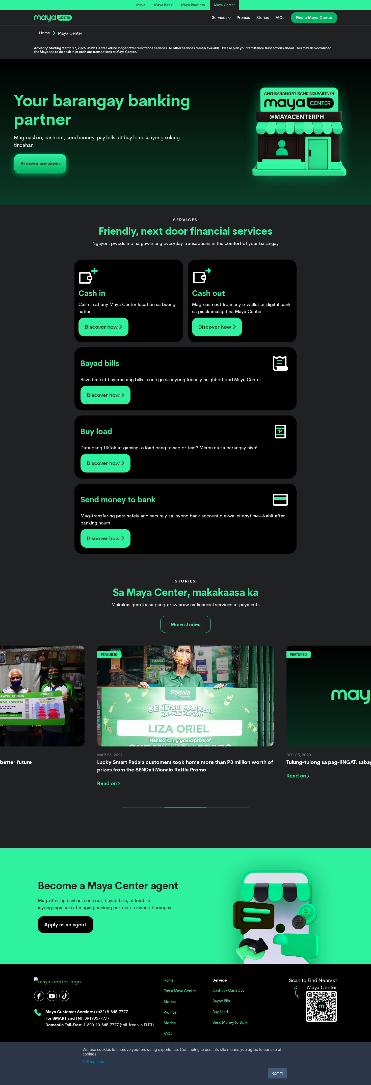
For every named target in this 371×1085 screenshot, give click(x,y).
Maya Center (224, 5)
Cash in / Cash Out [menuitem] (228, 990)
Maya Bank (163, 5)
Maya (140, 5)
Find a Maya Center (314, 17)
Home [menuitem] (169, 980)
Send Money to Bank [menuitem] (230, 1022)
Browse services (40, 163)
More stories (185, 624)
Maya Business (193, 5)
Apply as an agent (65, 924)
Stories (262, 17)
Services (219, 17)
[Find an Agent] (321, 1006)
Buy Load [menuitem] (220, 1011)
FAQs (279, 17)
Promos (243, 17)
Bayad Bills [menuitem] (221, 1001)
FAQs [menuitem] (168, 1033)
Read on (107, 783)
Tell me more (94, 1061)
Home (44, 33)
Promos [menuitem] (170, 1012)
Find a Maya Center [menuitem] (180, 990)
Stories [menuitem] (170, 1001)
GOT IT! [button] (277, 1073)
